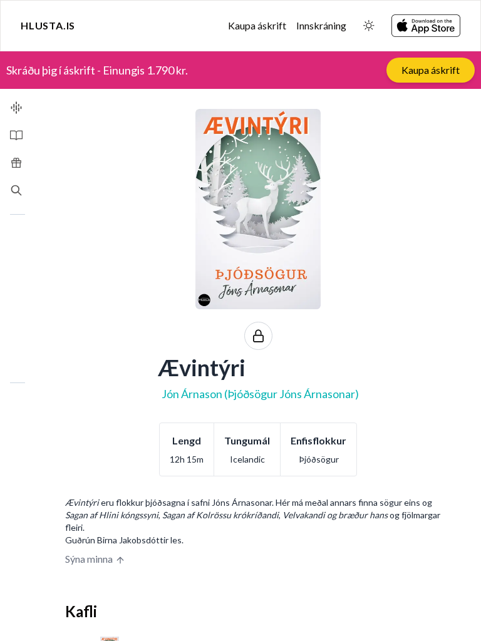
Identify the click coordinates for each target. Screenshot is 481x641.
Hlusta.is (48, 25)
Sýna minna (89, 559)
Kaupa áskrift (257, 25)
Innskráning (321, 25)
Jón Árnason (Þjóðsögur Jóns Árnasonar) (260, 394)
